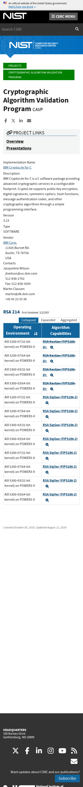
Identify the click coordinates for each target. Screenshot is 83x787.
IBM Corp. (10, 243)
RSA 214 (11, 312)
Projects (15, 66)
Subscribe (67, 778)
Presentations (18, 148)
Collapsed (28, 320)
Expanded (48, 320)
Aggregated (69, 320)
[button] (51, 347)
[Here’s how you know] (41, 5)
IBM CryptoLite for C (17, 167)
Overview (15, 141)
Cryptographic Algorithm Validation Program (35, 75)
